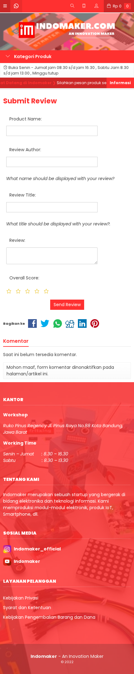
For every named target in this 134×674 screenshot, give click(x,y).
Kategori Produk (32, 56)
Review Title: (22, 195)
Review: (17, 240)
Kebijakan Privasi (20, 598)
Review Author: (25, 150)
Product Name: (25, 119)
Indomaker (27, 561)
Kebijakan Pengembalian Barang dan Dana (49, 617)
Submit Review (30, 101)
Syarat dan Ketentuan (27, 607)
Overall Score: (24, 278)
